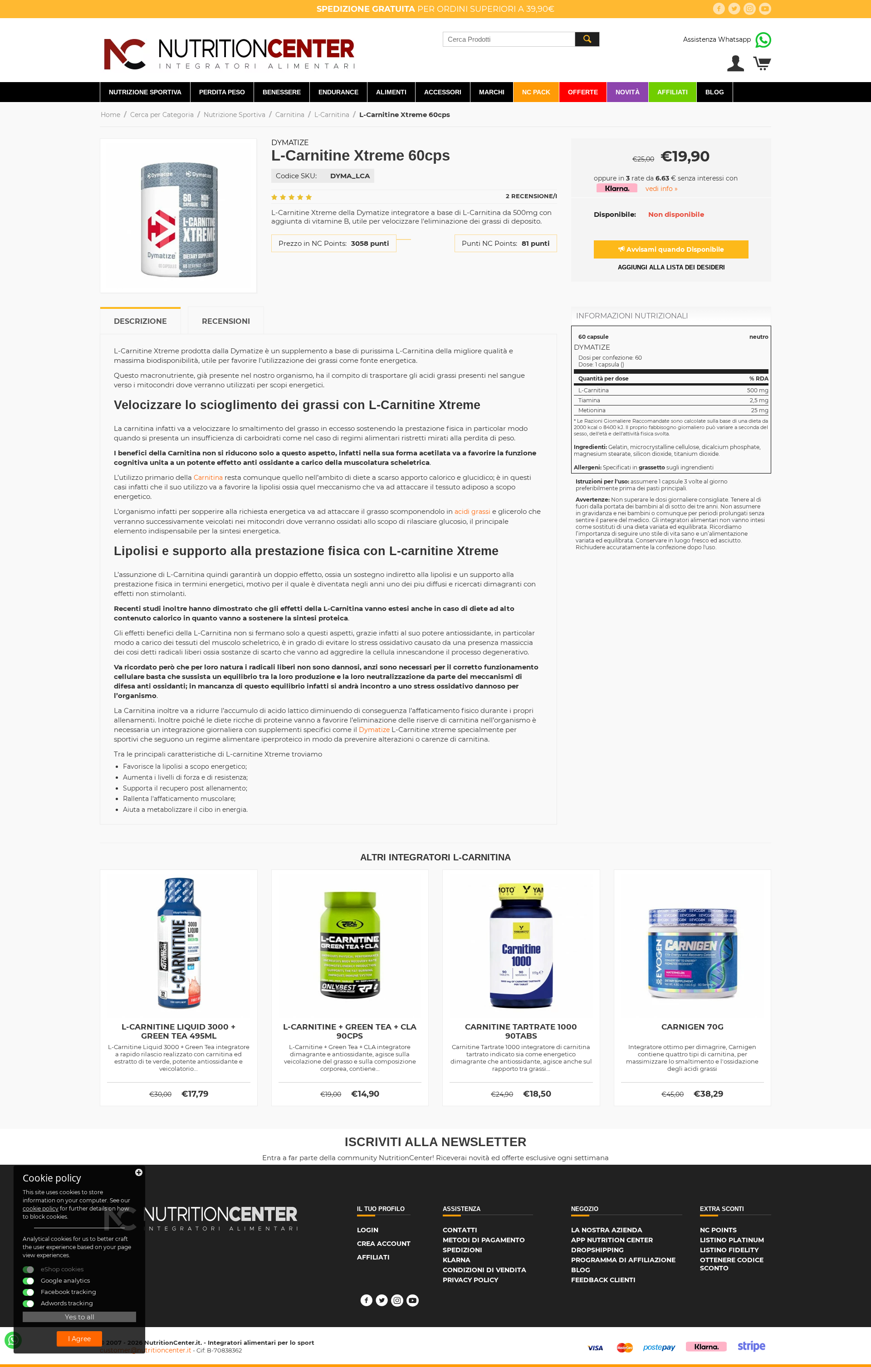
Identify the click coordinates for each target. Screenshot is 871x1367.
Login (367, 1230)
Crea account (384, 1244)
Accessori (442, 92)
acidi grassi (472, 512)
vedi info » (662, 189)
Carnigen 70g (692, 1026)
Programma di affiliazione (623, 1260)
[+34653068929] (13, 1340)
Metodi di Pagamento (484, 1240)
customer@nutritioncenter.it (145, 1350)
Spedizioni (462, 1250)
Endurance (338, 92)
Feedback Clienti (603, 1280)
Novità (628, 92)
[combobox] (521, 39)
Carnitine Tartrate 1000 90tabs (521, 1031)
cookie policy (41, 1208)
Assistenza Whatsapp (717, 39)
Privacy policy (470, 1280)
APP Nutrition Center (612, 1240)
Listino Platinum (732, 1240)
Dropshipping (597, 1250)
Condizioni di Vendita (484, 1270)
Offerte (583, 92)
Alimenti (391, 92)
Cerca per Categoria (162, 115)
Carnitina (289, 115)
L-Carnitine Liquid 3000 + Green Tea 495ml (178, 1031)
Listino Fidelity (729, 1250)
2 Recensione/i (531, 196)
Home (110, 115)
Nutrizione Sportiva (145, 92)
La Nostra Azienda (606, 1230)
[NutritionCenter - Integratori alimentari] (229, 52)
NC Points (718, 1230)
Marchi (491, 92)
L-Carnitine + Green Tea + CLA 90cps (349, 1031)
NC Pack (536, 92)
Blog (714, 92)
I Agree (79, 1339)
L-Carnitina (331, 115)
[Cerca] (587, 39)
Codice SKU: (296, 175)
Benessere (282, 92)
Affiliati (672, 92)
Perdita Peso (222, 92)
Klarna (456, 1260)
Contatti (460, 1230)
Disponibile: (615, 214)
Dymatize (290, 142)
